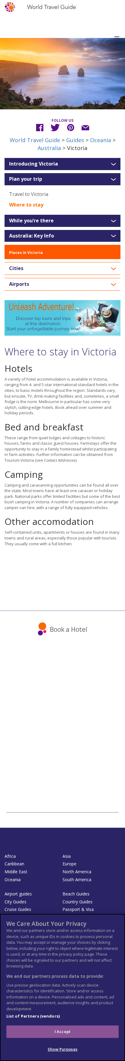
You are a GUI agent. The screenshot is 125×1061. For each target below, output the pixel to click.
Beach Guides (76, 894)
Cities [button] (16, 268)
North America (76, 871)
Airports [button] (19, 284)
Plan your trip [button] (25, 179)
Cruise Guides (18, 909)
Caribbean (14, 864)
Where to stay (26, 204)
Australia (49, 148)
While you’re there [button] (31, 221)
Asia (66, 856)
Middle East (16, 871)
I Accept (62, 1031)
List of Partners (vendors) (33, 1016)
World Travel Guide (35, 140)
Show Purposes (62, 1049)
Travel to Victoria (28, 194)
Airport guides (18, 894)
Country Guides (77, 902)
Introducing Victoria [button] (33, 164)
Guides (75, 140)
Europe (69, 864)
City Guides (15, 902)
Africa (10, 856)
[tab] (62, 164)
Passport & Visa (78, 909)
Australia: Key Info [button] (31, 236)
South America (76, 879)
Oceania (100, 140)
